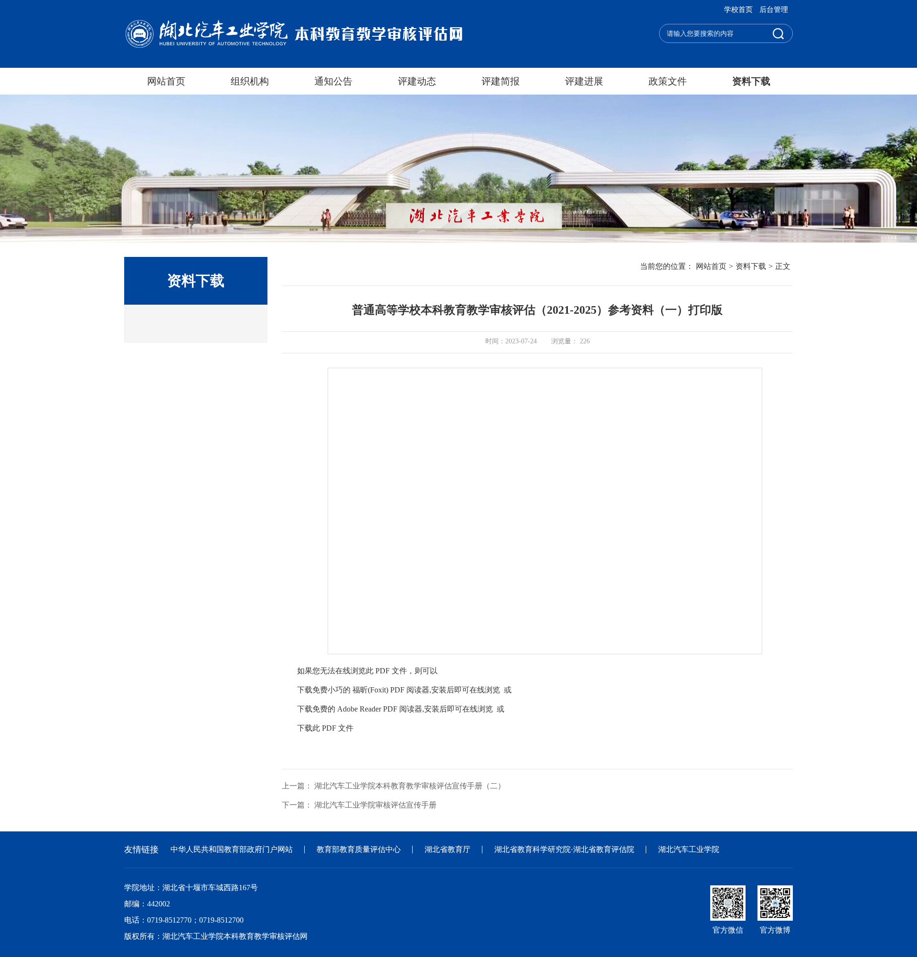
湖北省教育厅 (447, 849)
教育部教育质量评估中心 (359, 849)
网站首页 (166, 81)
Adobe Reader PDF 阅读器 (379, 709)
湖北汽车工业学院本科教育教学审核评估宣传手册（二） (409, 786)
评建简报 (500, 81)
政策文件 (668, 81)
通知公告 (333, 81)
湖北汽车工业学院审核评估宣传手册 (375, 805)
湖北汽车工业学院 (688, 849)
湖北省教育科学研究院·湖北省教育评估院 (564, 849)
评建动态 (417, 81)
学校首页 (738, 9)
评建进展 (584, 81)
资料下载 (751, 81)
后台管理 (773, 9)
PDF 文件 (337, 728)
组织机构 (250, 81)
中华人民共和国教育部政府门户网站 (232, 849)
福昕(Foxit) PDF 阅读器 (390, 690)
